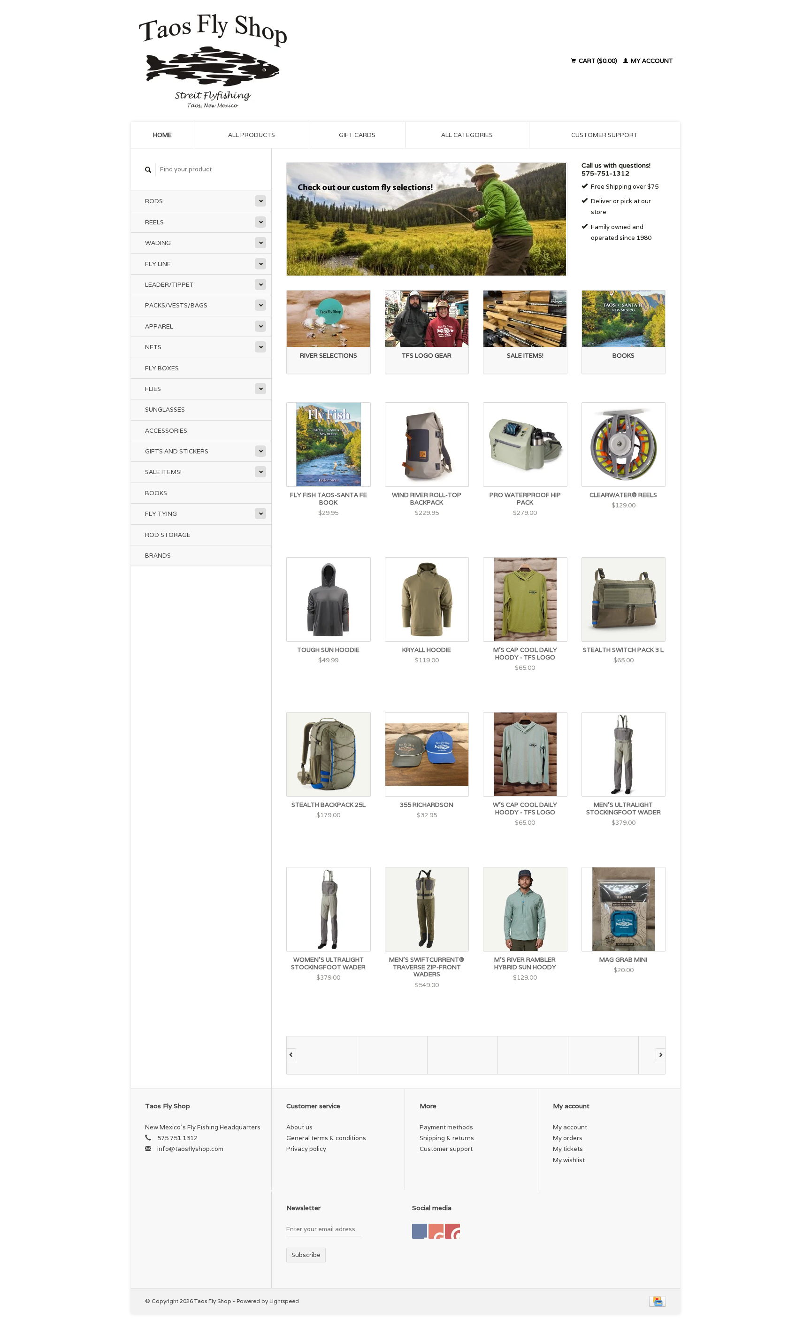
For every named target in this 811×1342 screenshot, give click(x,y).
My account (651, 61)
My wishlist (569, 1160)
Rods (154, 201)
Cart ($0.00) (598, 61)
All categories (467, 135)
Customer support (604, 135)
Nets (153, 347)
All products (251, 135)
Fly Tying (161, 514)
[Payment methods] (657, 1301)
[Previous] (291, 1055)
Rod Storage (168, 535)
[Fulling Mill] (463, 1055)
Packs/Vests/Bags (176, 305)
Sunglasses (165, 410)
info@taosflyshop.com (190, 1149)
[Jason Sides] (603, 1055)
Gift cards (357, 135)
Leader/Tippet (169, 285)
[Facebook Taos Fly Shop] (419, 1231)
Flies (153, 389)
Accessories (166, 431)
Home (162, 135)
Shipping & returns (447, 1138)
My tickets (568, 1149)
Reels (154, 222)
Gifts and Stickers (176, 451)
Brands (158, 556)
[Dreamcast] (322, 1055)
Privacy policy (306, 1149)
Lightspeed (284, 1300)
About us (299, 1127)
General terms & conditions (326, 1138)
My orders (567, 1138)
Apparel (159, 326)
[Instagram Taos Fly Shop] (452, 1231)
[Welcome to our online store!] (427, 219)
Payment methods (446, 1127)
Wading (158, 243)
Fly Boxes (162, 368)
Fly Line (158, 264)
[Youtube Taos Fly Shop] (436, 1231)
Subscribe (306, 1255)
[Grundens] (533, 1055)
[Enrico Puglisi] (392, 1055)
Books (156, 493)
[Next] (661, 1055)
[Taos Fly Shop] (297, 61)
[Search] (148, 169)
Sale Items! (163, 472)
